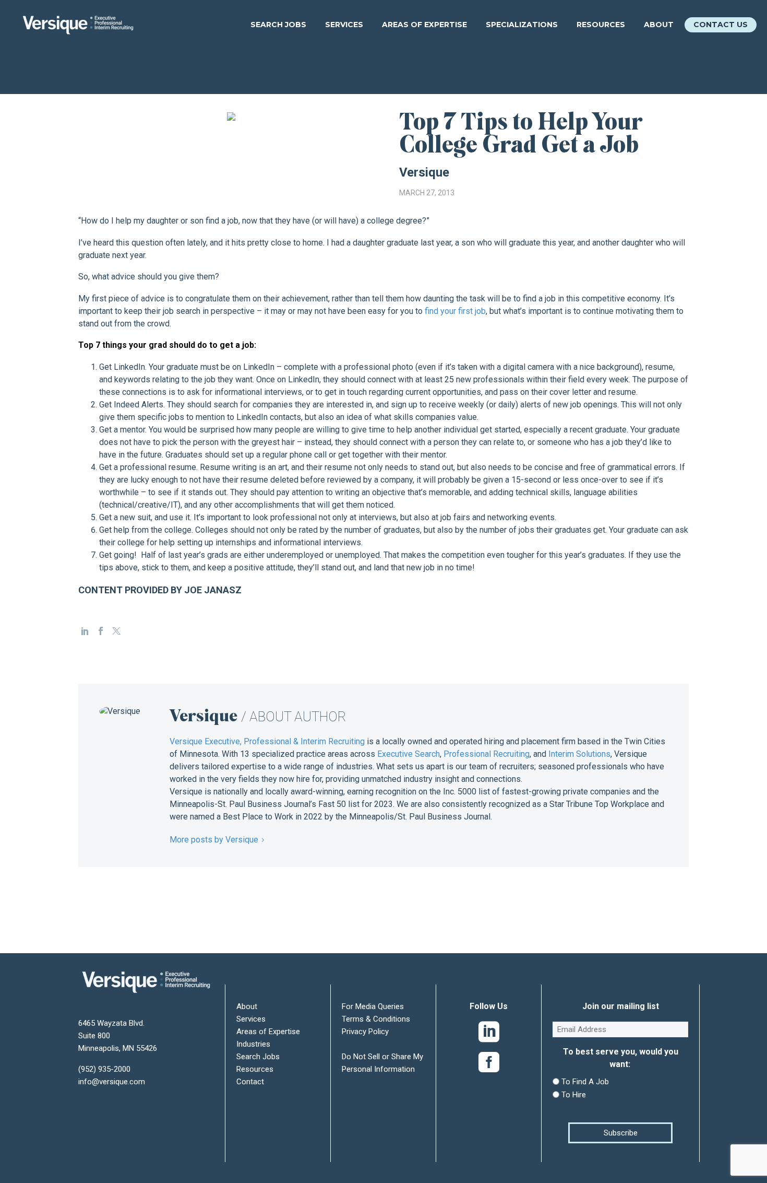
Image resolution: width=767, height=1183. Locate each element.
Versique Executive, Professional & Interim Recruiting (267, 741)
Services (344, 24)
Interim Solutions (579, 754)
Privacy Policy (365, 1031)
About (659, 24)
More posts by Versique (214, 840)
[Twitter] (116, 631)
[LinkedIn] (85, 631)
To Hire (573, 1094)
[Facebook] (101, 631)
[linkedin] (488, 1034)
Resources (601, 24)
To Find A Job (585, 1081)
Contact (250, 1081)
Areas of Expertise (424, 24)
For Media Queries (373, 1006)
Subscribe (621, 1133)
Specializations (522, 24)
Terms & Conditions (376, 1019)
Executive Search (408, 754)
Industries (253, 1044)
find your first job (455, 311)
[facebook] (488, 1064)
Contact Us (720, 24)
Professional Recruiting (487, 754)
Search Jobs (278, 24)
